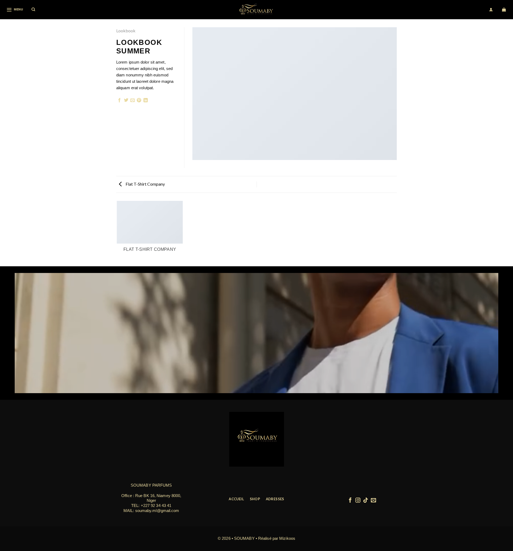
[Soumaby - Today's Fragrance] (256, 9)
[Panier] (504, 10)
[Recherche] (34, 9)
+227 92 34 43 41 (156, 505)
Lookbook (125, 30)
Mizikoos (287, 538)
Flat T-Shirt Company (145, 183)
